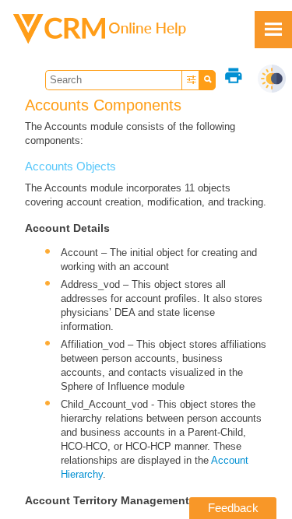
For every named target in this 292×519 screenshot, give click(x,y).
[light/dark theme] (272, 79)
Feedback (233, 507)
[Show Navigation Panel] (273, 29)
